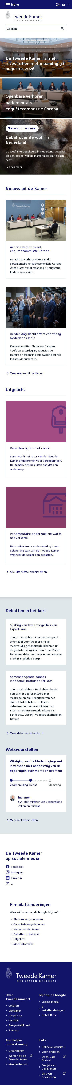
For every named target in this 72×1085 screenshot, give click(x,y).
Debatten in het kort (24, 934)
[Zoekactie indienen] (63, 28)
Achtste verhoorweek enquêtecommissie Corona (29, 249)
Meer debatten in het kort (26, 733)
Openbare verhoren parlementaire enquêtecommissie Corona (32, 102)
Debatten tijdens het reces (29, 448)
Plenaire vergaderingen (26, 919)
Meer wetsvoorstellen (24, 820)
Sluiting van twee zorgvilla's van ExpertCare (33, 627)
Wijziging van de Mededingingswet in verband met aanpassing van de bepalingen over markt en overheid (36, 765)
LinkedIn (14, 878)
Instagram (14, 873)
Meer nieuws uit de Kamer (26, 373)
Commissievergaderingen (27, 924)
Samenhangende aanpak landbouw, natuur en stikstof (31, 679)
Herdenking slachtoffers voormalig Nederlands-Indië (35, 336)
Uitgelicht (17, 939)
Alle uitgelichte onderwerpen (28, 571)
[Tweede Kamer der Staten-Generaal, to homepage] (24, 16)
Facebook (14, 867)
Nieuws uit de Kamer (24, 929)
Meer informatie (23, 944)
